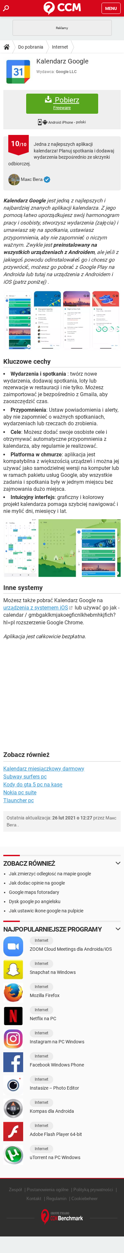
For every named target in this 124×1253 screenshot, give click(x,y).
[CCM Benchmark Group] (62, 1217)
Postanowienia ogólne (47, 1189)
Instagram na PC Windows (57, 1041)
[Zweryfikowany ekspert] (47, 179)
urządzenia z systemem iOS (35, 608)
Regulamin (56, 1198)
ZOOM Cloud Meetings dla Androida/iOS (71, 949)
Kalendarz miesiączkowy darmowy (43, 769)
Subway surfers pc (25, 776)
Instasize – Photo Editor (54, 1088)
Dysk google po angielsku (35, 901)
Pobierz (66, 103)
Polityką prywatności (93, 1189)
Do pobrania (30, 47)
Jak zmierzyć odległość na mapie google (50, 873)
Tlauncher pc (18, 800)
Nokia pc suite (19, 792)
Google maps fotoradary (34, 892)
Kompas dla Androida (52, 1111)
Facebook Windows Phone (57, 1064)
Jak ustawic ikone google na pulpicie (46, 910)
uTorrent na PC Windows (55, 1157)
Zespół (15, 1189)
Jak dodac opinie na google (37, 883)
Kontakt (33, 1198)
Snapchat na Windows (53, 972)
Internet (60, 47)
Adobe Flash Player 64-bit (56, 1134)
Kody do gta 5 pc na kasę (32, 784)
